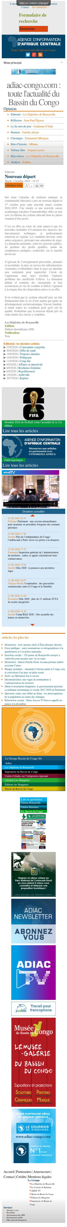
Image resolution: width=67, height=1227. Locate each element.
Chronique (17, 138)
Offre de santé (28, 350)
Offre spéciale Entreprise (16, 1220)
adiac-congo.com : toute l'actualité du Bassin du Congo (33, 93)
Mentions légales (39, 1176)
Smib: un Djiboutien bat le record (22, 676)
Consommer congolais (32, 347)
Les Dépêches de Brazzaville (43, 1183)
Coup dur (25, 361)
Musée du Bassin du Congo (42, 1194)
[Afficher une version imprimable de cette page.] (37, 185)
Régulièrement (26, 371)
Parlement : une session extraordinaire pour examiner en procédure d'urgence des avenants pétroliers (34, 524)
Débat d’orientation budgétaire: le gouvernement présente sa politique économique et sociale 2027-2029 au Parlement (35, 688)
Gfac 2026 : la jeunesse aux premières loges (31, 569)
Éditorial (15, 114)
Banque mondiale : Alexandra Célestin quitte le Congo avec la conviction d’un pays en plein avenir (35, 670)
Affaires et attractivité (30, 364)
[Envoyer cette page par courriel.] (42, 185)
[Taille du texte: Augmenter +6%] (26, 185)
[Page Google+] (33, 56)
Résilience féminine (29, 368)
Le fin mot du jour (21, 126)
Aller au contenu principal (33, 3)
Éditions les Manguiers (40, 1197)
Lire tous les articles (20, 430)
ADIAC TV (36, 1190)
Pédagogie (26, 357)
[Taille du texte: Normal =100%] (31, 185)
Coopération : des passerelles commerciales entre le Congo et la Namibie (31, 585)
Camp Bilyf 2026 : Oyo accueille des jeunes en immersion (31, 616)
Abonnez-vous (12, 1210)
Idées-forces (17, 156)
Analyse (15, 162)
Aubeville (23, 374)
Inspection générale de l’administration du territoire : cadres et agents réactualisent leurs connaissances (33, 555)
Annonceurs (41, 1171)
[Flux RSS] (40, 56)
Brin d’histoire (19, 144)
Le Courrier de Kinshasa (41, 1187)
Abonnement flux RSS (15, 1215)
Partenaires (23, 1171)
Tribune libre (18, 150)
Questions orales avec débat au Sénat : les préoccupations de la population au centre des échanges (34, 695)
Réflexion (16, 120)
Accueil (9, 1171)
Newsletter (10, 1212)
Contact (9, 1176)
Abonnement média (14, 1217)
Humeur (15, 132)
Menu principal (13, 62)
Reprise (24, 378)
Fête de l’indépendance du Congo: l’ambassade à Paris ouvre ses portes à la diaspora (33, 538)
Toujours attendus (30, 354)
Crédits (21, 1176)
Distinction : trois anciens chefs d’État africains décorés (33, 644)
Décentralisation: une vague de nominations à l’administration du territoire (28, 681)
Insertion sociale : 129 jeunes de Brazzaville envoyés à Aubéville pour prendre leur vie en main (32, 656)
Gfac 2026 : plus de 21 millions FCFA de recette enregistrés (33, 600)
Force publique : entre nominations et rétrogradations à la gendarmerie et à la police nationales (34, 649)
